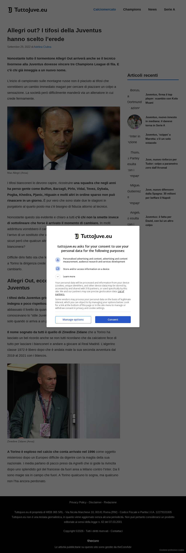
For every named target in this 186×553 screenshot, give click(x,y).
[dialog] (93, 276)
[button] (93, 276)
